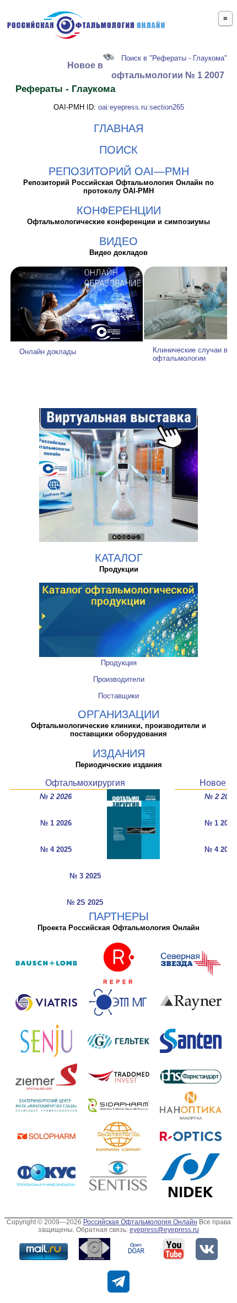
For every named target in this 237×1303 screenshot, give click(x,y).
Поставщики (118, 696)
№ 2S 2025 (85, 902)
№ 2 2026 (56, 796)
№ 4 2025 (56, 849)
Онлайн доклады (47, 352)
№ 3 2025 (85, 876)
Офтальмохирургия (85, 783)
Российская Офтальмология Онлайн (140, 1222)
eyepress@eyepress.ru (164, 1230)
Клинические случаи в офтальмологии (190, 354)
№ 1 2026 (56, 823)
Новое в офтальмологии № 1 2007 (145, 70)
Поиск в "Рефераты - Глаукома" (174, 58)
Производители (118, 679)
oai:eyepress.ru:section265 (141, 107)
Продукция (119, 663)
